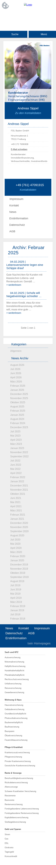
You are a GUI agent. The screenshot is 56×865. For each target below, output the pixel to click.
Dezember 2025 (19, 394)
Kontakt (14, 205)
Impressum (42, 628)
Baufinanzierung (12, 727)
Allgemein (15, 351)
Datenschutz (17, 224)
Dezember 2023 (19, 427)
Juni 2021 (15, 498)
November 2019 (19, 568)
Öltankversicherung (13, 735)
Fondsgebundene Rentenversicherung (22, 813)
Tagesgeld (9, 852)
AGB (12, 231)
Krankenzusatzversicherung (17, 752)
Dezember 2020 (19, 523)
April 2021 (16, 506)
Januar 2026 (17, 390)
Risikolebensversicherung (16, 782)
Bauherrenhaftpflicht (14, 722)
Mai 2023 (15, 435)
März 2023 (16, 444)
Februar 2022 (17, 477)
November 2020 (19, 527)
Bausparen (9, 731)
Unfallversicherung (13, 683)
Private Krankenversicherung (18, 761)
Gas (6, 839)
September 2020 (19, 531)
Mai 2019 (15, 593)
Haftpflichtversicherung (15, 666)
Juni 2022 (15, 464)
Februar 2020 (17, 556)
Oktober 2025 (17, 402)
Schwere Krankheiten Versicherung (20, 791)
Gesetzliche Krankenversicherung (20, 765)
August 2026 (17, 365)
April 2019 (16, 598)
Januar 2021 (17, 519)
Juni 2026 (15, 373)
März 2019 (16, 602)
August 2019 (17, 581)
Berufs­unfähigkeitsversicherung (19, 778)
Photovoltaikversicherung (16, 718)
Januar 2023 (17, 448)
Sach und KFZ (11, 652)
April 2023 (16, 440)
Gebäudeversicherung (14, 709)
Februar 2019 (17, 606)
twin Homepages (39, 643)
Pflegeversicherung (13, 757)
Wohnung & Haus (13, 700)
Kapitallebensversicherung (16, 817)
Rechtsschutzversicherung (17, 679)
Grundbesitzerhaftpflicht (15, 714)
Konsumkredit (11, 856)
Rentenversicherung (14, 804)
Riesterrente (10, 795)
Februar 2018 (17, 618)
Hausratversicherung (14, 705)
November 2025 (19, 398)
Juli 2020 (15, 539)
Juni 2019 (15, 589)
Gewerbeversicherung (14, 692)
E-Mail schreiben (19, 149)
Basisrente (9, 800)
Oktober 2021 (17, 494)
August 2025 (17, 406)
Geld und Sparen (13, 829)
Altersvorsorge (11, 787)
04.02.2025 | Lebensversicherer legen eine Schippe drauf (24, 265)
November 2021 (19, 489)
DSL (7, 843)
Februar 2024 (17, 423)
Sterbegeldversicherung (15, 822)
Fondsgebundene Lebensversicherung (22, 809)
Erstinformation (18, 218)
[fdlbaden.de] (28, 4)
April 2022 (16, 473)
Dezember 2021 (19, 485)
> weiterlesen (13, 285)
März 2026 (16, 381)
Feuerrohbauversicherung (16, 740)
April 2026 (16, 377)
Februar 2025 (17, 410)
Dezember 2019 (19, 564)
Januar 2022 (17, 481)
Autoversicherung (12, 657)
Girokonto (9, 847)
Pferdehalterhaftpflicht (14, 675)
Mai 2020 (15, 543)
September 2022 (19, 456)
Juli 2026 (15, 369)
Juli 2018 (15, 614)
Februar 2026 (17, 385)
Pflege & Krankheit (14, 747)
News (12, 211)
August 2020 (17, 535)
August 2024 (17, 419)
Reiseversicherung (13, 688)
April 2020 (16, 548)
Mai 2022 (15, 469)
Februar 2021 (17, 514)
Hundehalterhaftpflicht (14, 670)
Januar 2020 (17, 560)
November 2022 (19, 452)
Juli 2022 (15, 460)
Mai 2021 (15, 502)
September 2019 (19, 577)
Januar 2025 (17, 415)
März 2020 (16, 552)
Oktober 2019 (17, 573)
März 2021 (16, 510)
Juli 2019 (15, 585)
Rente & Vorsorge (13, 773)
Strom (7, 834)
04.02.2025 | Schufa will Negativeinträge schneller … (24, 294)
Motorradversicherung (14, 662)
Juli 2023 (15, 431)
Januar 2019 (17, 610)
